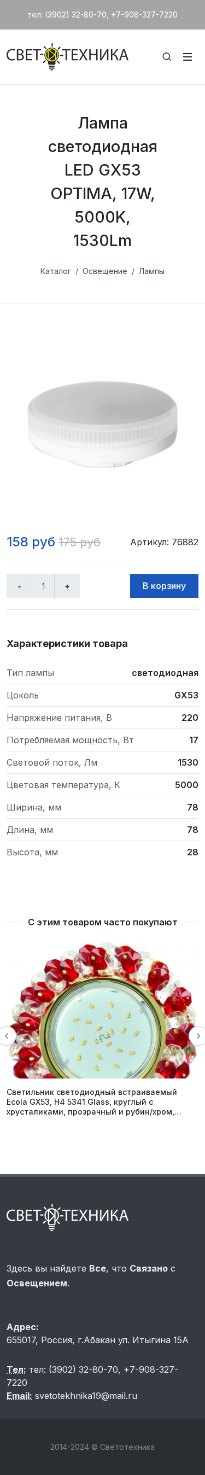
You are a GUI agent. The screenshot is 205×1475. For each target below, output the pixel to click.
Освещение (105, 271)
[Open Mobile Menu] (187, 57)
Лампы (152, 271)
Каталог (55, 271)
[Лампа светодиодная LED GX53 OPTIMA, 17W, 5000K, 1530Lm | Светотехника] (102, 425)
